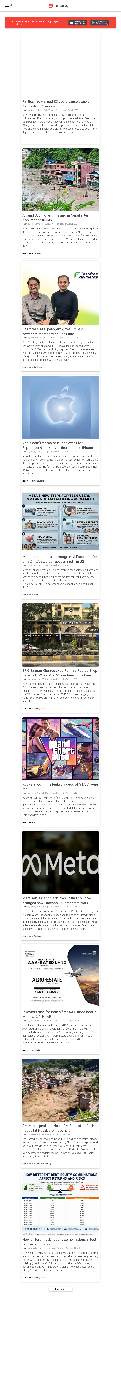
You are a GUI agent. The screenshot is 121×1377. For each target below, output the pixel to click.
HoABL (37, 1050)
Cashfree (38, 367)
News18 (37, 253)
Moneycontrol (40, 481)
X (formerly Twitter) (42, 1164)
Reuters (37, 936)
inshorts (42, 21)
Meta (36, 595)
